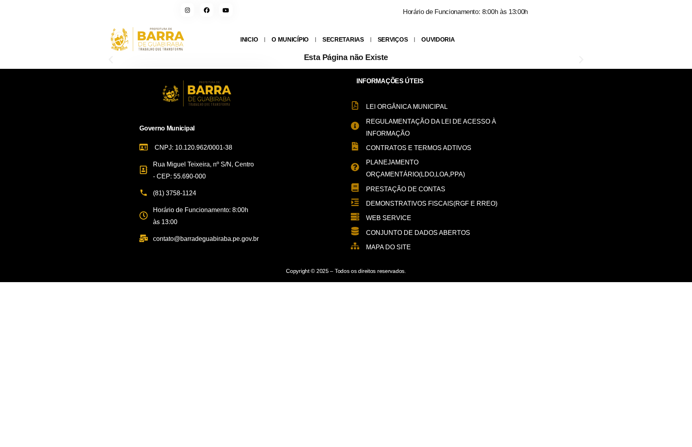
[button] (111, 60)
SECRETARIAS (343, 39)
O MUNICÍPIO (290, 39)
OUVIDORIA (438, 39)
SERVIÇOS (393, 39)
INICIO (249, 39)
